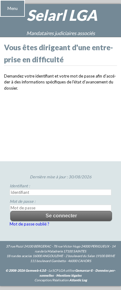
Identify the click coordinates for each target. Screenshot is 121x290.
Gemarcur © (84, 270)
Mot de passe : (22, 201)
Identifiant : (20, 185)
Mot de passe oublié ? (29, 223)
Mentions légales (69, 275)
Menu (12, 8)
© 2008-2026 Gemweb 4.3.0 (26, 270)
